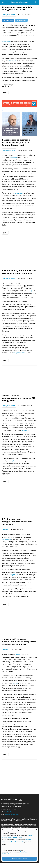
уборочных (16, 461)
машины (25, 430)
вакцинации (19, 193)
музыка (15, 683)
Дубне (18, 655)
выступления (13, 575)
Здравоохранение (9, 150)
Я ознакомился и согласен (19, 859)
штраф (29, 291)
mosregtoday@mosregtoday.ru (12, 814)
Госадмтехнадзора (19, 353)
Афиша (5, 529)
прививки (13, 158)
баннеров (12, 61)
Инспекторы (6, 42)
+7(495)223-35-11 (8, 811)
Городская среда (9, 14)
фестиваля (6, 539)
